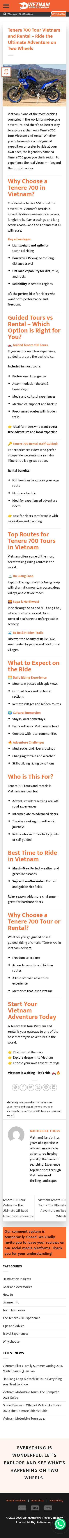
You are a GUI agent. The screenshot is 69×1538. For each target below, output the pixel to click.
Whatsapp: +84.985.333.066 (20, 14)
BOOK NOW (58, 14)
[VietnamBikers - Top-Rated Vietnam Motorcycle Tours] (34, 6)
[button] (6, 6)
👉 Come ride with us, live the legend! (34, 811)
